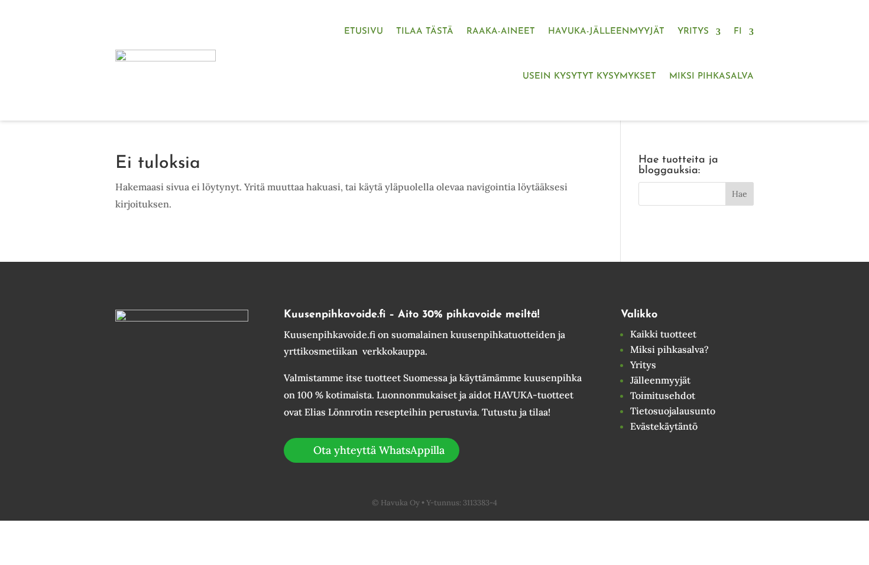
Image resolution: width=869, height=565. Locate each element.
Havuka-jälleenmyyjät (606, 31)
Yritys (693, 31)
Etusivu (363, 31)
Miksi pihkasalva (711, 76)
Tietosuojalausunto (672, 411)
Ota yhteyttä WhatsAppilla (379, 450)
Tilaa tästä (424, 31)
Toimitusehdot (662, 395)
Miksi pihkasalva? (669, 349)
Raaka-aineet (500, 31)
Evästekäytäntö (664, 426)
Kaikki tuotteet (663, 334)
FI (738, 31)
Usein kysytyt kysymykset (589, 76)
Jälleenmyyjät (660, 380)
